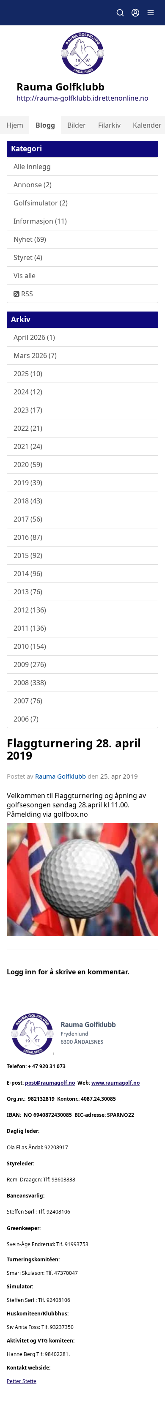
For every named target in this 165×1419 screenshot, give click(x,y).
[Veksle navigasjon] (150, 12)
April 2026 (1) (34, 337)
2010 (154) (30, 646)
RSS (26, 293)
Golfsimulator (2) (41, 203)
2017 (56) (28, 519)
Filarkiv (109, 125)
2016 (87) (28, 537)
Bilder (76, 125)
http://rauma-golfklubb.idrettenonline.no (82, 98)
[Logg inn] (135, 12)
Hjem (14, 125)
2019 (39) (28, 482)
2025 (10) (28, 373)
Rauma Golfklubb (60, 776)
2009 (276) (30, 664)
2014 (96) (28, 573)
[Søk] (120, 12)
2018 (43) (28, 501)
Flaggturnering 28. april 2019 (74, 749)
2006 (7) (26, 719)
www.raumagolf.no (115, 1082)
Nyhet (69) (30, 239)
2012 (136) (30, 610)
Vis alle (25, 275)
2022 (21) (28, 428)
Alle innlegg (32, 166)
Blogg (45, 125)
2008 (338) (30, 682)
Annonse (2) (33, 184)
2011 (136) (30, 628)
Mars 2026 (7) (35, 355)
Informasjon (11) (40, 221)
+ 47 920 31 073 (47, 1066)
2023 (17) (28, 410)
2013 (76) (28, 591)
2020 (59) (28, 464)
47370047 (66, 1273)
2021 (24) (28, 446)
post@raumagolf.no (50, 1082)
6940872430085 (52, 1114)
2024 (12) (28, 391)
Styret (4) (28, 257)
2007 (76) (28, 700)
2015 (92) (28, 555)
